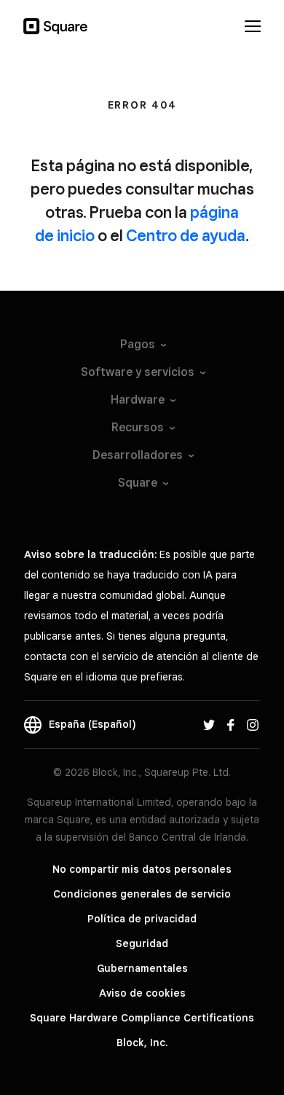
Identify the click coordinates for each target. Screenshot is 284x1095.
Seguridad (142, 943)
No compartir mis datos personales (142, 869)
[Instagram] (252, 724)
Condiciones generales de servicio (142, 894)
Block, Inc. (142, 1042)
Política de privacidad (142, 919)
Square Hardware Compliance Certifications (142, 1018)
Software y (137, 372)
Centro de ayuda (185, 235)
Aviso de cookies (142, 993)
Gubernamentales (142, 968)
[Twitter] (209, 724)
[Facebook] (231, 724)
